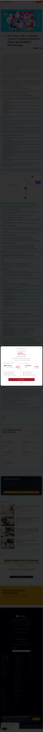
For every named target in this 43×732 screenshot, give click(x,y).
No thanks (21, 382)
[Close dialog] (40, 348)
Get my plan (21, 379)
